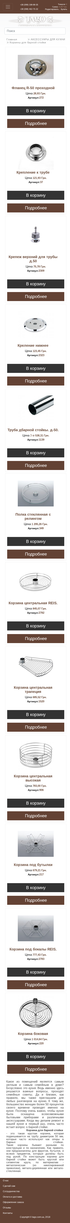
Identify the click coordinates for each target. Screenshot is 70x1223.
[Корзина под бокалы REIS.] (35, 928)
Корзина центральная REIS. (33, 603)
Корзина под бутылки (33, 865)
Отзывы (7, 1207)
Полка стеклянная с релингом (33, 516)
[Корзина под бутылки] (35, 844)
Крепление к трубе (33, 172)
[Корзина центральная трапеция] (35, 667)
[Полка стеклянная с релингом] (35, 493)
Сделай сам (9, 1186)
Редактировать (52, 9)
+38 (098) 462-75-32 (29, 9)
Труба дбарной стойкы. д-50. (33, 430)
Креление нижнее (33, 345)
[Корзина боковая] (35, 1013)
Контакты (8, 1213)
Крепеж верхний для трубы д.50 (33, 259)
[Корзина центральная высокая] (35, 755)
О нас (6, 1180)
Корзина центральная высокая (33, 778)
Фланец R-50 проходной (33, 88)
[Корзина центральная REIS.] (35, 582)
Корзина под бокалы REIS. (33, 949)
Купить (64, 9)
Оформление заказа (13, 1202)
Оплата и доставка (12, 1197)
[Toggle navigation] (8, 6)
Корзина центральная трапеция (33, 690)
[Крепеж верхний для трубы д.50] (35, 236)
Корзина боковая (33, 1034)
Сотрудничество (11, 1191)
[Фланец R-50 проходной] (35, 67)
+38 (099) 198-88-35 (29, 5)
